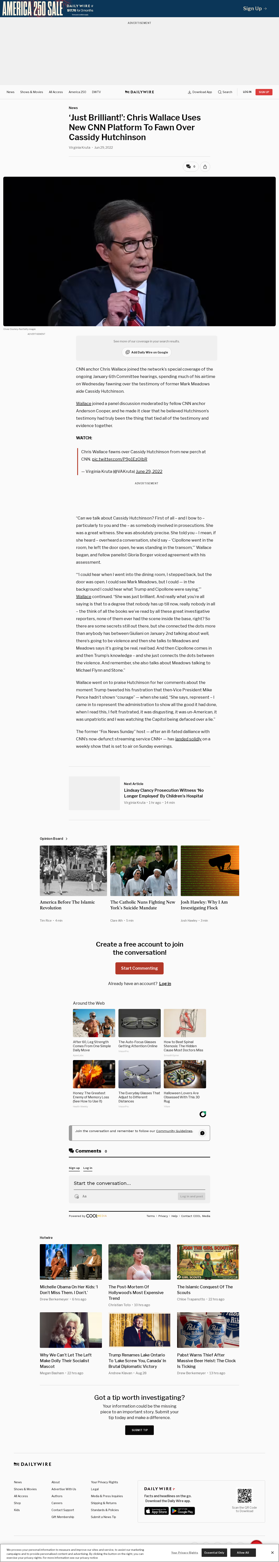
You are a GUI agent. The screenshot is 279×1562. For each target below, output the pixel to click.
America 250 (77, 92)
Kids (17, 1510)
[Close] (272, 1552)
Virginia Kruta (79, 148)
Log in (165, 983)
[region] (139, 1553)
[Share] (205, 167)
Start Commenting (139, 968)
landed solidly (188, 739)
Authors (56, 1496)
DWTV (96, 92)
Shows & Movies (31, 92)
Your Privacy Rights (104, 1482)
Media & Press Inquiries (107, 1496)
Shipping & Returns (104, 1503)
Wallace (83, 403)
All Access (56, 92)
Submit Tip (140, 1430)
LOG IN (247, 91)
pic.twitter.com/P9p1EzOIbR (119, 459)
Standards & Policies (105, 1510)
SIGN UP (264, 92)
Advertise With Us (63, 1489)
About (55, 1482)
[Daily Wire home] (139, 92)
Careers (56, 1503)
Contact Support (62, 1510)
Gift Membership (62, 1517)
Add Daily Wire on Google (149, 352)
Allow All (243, 1552)
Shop (17, 1503)
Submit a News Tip (103, 1517)
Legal (95, 1489)
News (11, 92)
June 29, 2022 (149, 471)
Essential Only (214, 1552)
